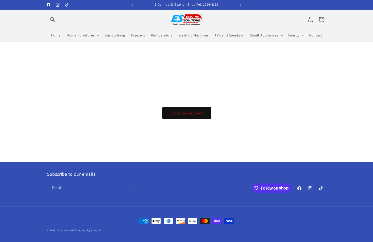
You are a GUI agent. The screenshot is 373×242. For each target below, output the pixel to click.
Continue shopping (186, 113)
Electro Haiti (65, 230)
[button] (52, 19)
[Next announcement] (240, 5)
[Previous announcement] (132, 5)
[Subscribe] (132, 188)
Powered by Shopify (88, 230)
